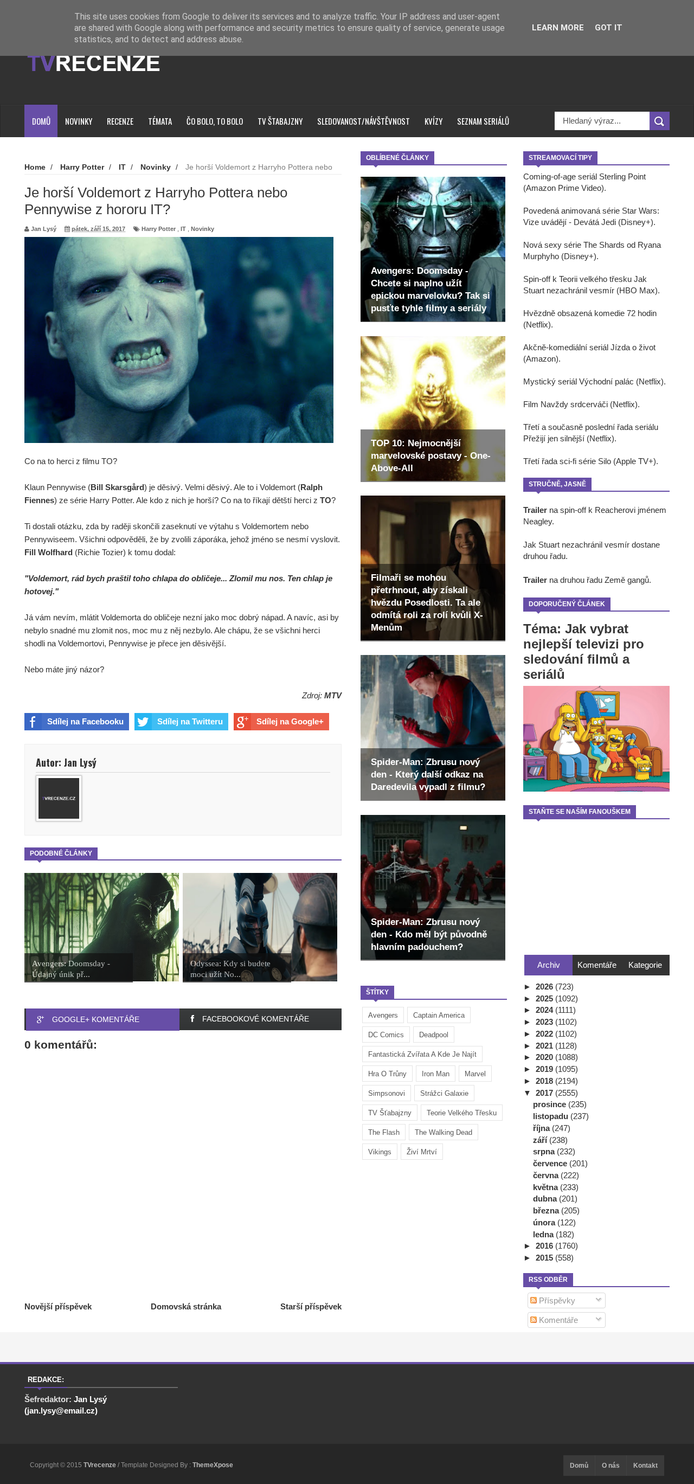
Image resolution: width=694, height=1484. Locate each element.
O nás (611, 1465)
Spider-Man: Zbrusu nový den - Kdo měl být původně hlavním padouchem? (429, 934)
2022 (545, 1033)
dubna (546, 1198)
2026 (545, 986)
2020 (545, 1057)
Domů (41, 121)
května (546, 1187)
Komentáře (557, 1320)
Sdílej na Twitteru (190, 721)
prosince (550, 1104)
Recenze (120, 121)
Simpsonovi (386, 1093)
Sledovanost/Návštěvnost (363, 121)
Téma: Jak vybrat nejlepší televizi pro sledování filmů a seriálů (583, 651)
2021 (545, 1045)
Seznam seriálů (483, 121)
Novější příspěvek (58, 1306)
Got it (608, 28)
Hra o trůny (387, 1074)
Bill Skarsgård (117, 487)
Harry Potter (159, 229)
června (547, 1175)
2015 (545, 1257)
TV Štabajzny (280, 121)
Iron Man (435, 1074)
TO (325, 500)
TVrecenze (100, 1465)
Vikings (379, 1152)
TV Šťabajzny (390, 1113)
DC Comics (386, 1035)
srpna (545, 1151)
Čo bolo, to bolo (215, 121)
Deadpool (433, 1035)
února (545, 1222)
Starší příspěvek (311, 1306)
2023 (545, 1021)
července (551, 1163)
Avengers (383, 1015)
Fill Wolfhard (48, 552)
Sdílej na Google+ (290, 721)
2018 (545, 1080)
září (541, 1140)
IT (183, 229)
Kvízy (433, 121)
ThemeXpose (212, 1465)
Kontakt (645, 1465)
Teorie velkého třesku (462, 1113)
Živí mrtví (422, 1152)
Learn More (558, 28)
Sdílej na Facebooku (85, 721)
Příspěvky (556, 1300)
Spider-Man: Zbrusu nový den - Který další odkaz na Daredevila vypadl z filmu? (428, 774)
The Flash (384, 1132)
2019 (545, 1069)
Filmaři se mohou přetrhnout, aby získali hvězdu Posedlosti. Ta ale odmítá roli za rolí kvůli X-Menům (427, 603)
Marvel (475, 1074)
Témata (160, 121)
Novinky (78, 121)
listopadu (551, 1116)
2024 (545, 1009)
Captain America (439, 1015)
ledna (544, 1234)
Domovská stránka (186, 1306)
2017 (545, 1092)
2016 (545, 1245)
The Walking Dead (443, 1132)
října (542, 1128)
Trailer (535, 510)
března (547, 1210)
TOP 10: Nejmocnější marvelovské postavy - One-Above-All (431, 455)
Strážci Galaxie (444, 1093)
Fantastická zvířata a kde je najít (422, 1054)
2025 (545, 998)
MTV (333, 695)
